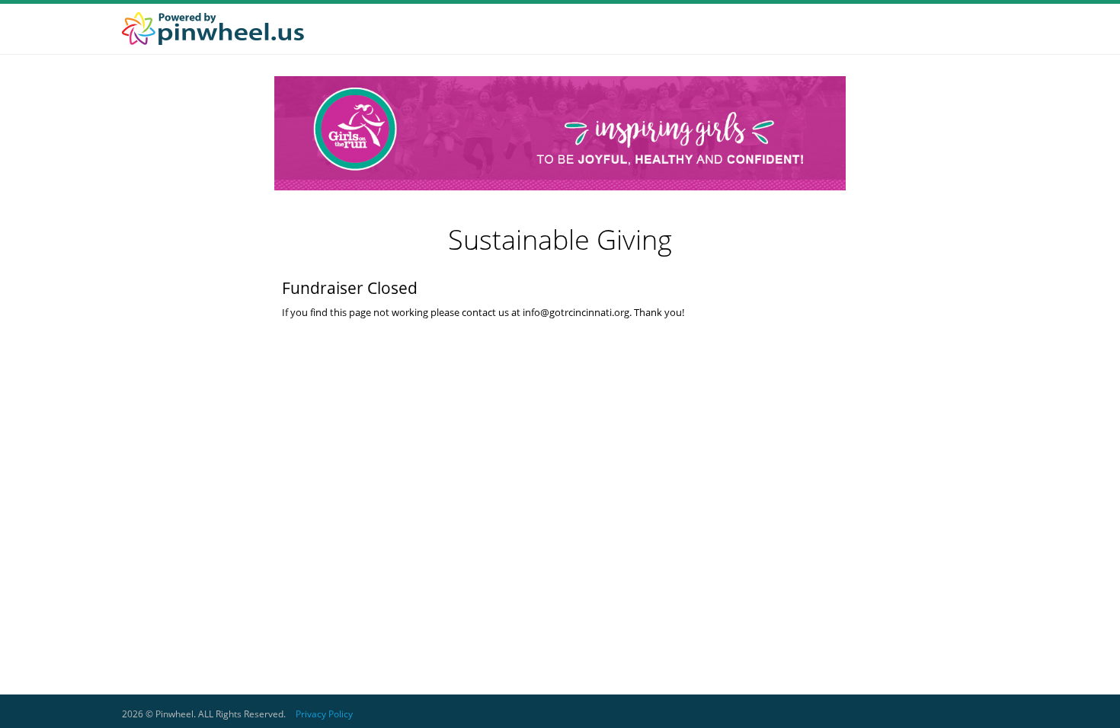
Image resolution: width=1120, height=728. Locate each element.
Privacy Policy (324, 713)
